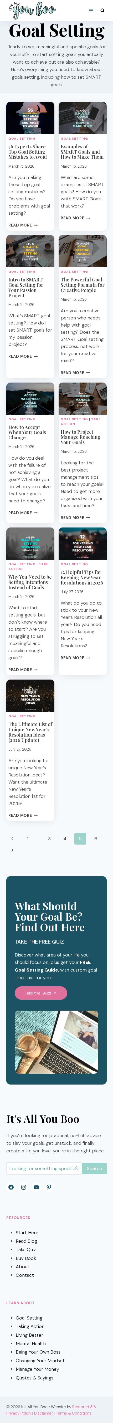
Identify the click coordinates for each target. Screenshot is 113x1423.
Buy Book (26, 1258)
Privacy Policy (18, 1413)
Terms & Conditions (73, 1413)
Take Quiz (26, 1249)
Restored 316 (84, 1407)
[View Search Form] (102, 10)
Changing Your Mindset (40, 1361)
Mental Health (31, 1343)
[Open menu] (91, 10)
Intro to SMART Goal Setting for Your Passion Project (25, 287)
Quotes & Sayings (34, 1378)
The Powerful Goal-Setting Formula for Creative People (83, 284)
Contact (25, 1275)
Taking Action (30, 1326)
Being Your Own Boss (38, 1352)
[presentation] (30, 118)
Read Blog (26, 1241)
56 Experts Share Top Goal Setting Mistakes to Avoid (27, 151)
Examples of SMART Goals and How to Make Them (82, 151)
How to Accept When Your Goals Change (27, 432)
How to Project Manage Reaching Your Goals (80, 437)
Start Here (27, 1232)
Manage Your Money (37, 1369)
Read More (23, 225)
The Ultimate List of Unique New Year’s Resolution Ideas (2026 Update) (30, 732)
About (22, 1267)
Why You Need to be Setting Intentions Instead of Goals (30, 582)
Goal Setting (22, 138)
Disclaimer (43, 1413)
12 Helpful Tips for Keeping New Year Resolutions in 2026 (82, 577)
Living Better (29, 1335)
